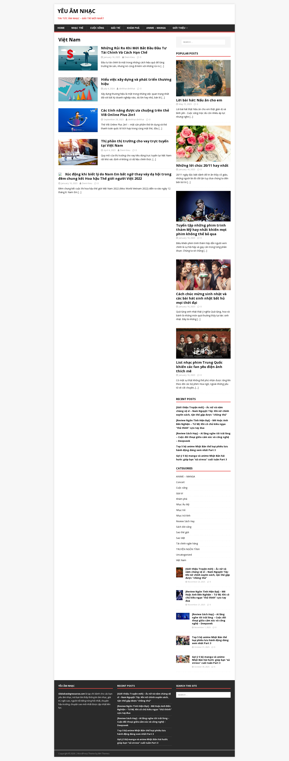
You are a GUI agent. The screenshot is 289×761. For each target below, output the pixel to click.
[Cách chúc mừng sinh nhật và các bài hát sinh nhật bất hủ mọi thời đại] (203, 288)
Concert (180, 482)
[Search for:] (203, 42)
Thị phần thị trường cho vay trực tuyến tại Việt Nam (135, 143)
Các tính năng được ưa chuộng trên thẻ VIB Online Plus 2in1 (135, 112)
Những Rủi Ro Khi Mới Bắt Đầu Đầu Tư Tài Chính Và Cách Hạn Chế (134, 50)
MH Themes (103, 753)
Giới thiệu (179, 27)
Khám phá (133, 27)
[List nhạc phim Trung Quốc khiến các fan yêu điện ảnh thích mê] (203, 356)
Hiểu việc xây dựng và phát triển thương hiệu (136, 81)
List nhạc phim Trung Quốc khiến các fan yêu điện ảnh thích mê (199, 366)
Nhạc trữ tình (183, 515)
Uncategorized (184, 554)
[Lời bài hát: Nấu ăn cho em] (203, 94)
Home (61, 27)
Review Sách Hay (185, 521)
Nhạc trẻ (77, 27)
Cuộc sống (97, 27)
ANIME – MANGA (156, 27)
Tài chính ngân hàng (187, 543)
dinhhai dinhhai (127, 88)
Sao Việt (180, 538)
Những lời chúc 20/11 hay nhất (202, 165)
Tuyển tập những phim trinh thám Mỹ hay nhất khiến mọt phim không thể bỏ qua (201, 229)
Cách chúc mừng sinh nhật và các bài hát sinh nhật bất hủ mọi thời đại (201, 298)
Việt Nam (181, 560)
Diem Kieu (130, 57)
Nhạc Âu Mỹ (182, 504)
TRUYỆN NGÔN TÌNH (188, 549)
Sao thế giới (182, 532)
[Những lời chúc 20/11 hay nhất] (203, 159)
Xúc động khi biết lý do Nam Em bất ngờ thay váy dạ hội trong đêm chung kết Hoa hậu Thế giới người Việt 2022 (114, 176)
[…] (162, 66)
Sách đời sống (183, 526)
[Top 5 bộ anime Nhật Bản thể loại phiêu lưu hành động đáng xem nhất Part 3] (182, 643)
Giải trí (115, 27)
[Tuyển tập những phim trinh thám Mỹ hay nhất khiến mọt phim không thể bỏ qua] (203, 219)
